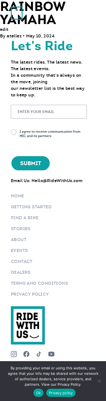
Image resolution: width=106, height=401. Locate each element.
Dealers (21, 272)
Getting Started (31, 207)
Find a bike (24, 218)
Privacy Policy (30, 294)
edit (4, 29)
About (18, 239)
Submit (30, 163)
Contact (22, 261)
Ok (38, 393)
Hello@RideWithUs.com (57, 180)
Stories (20, 228)
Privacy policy (61, 393)
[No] (99, 381)
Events (19, 250)
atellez (15, 36)
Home (17, 196)
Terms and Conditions (39, 283)
